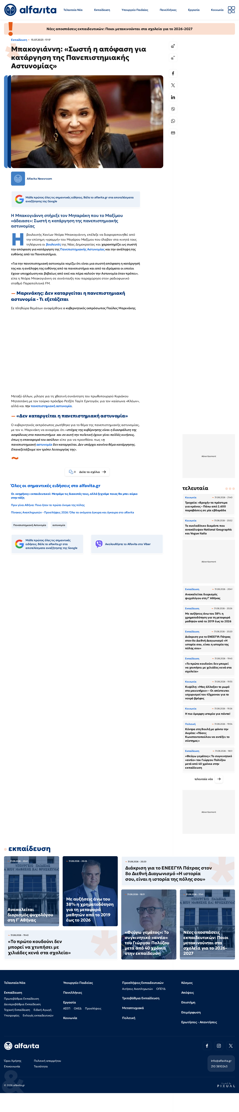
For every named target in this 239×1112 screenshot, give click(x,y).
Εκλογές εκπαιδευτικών (38, 1015)
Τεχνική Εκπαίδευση (17, 1009)
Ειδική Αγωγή (42, 1009)
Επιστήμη (188, 1002)
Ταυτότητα (41, 1066)
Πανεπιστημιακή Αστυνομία (29, 525)
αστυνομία (44, 444)
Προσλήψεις (93, 1008)
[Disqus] (89, 610)
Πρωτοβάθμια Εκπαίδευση (21, 998)
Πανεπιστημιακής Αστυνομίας (82, 249)
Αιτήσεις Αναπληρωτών (137, 988)
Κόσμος (187, 983)
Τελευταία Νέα (73, 10)
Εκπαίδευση (102, 10)
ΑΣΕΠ (66, 1008)
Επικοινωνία (12, 1066)
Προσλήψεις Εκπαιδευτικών (143, 983)
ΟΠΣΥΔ (161, 988)
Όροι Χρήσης (12, 1060)
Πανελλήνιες (168, 10)
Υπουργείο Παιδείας (135, 10)
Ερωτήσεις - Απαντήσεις (199, 1022)
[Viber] (173, 109)
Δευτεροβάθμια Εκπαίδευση (22, 1004)
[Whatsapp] (173, 121)
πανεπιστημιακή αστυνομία (51, 406)
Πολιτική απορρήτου (47, 1060)
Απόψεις (187, 992)
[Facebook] (173, 73)
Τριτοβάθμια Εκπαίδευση (140, 998)
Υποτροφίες (11, 1015)
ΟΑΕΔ (78, 1008)
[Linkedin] (173, 97)
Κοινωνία (217, 10)
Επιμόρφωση (191, 1012)
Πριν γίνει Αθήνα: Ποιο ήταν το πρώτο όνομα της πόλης (48, 505)
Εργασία (194, 10)
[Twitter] (173, 85)
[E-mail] (173, 133)
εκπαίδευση (29, 848)
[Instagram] (219, 1046)
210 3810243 (219, 1066)
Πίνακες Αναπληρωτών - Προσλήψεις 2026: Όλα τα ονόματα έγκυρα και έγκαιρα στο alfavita (72, 512)
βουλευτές (54, 244)
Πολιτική (128, 1018)
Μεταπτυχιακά (133, 1008)
